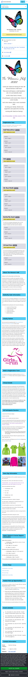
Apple (5, 440)
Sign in (22, 1)
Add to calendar (8, 43)
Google (9, 440)
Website (18, 439)
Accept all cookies (14, 668)
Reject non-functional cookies (14, 671)
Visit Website (7, 52)
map (18, 589)
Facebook (6, 56)
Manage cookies (14, 675)
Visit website (11, 651)
